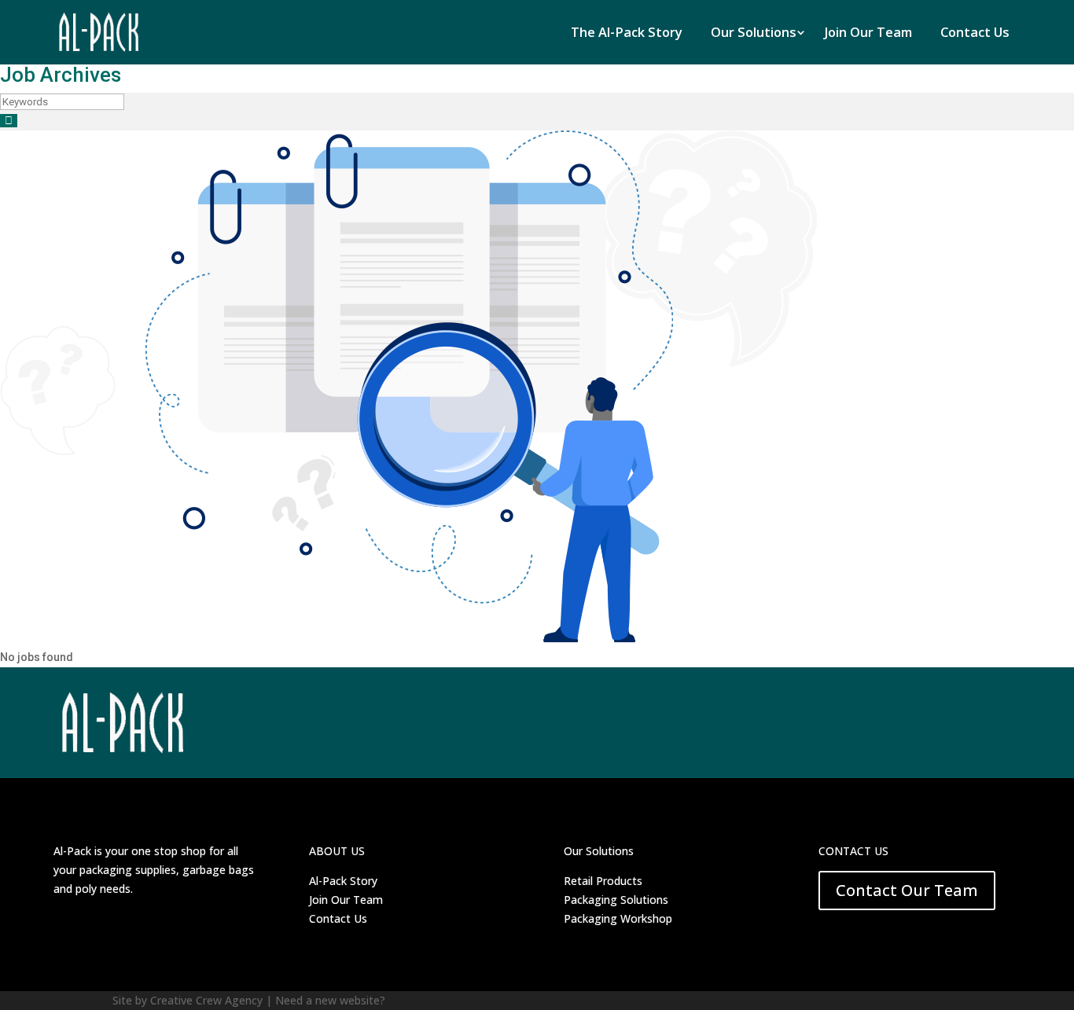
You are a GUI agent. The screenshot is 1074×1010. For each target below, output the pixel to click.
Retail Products (603, 880)
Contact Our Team (907, 890)
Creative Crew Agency (206, 1000)
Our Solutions (753, 32)
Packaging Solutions (616, 899)
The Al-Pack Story (626, 32)
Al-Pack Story (343, 880)
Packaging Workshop (618, 918)
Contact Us (975, 32)
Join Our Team (868, 32)
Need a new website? (330, 1000)
